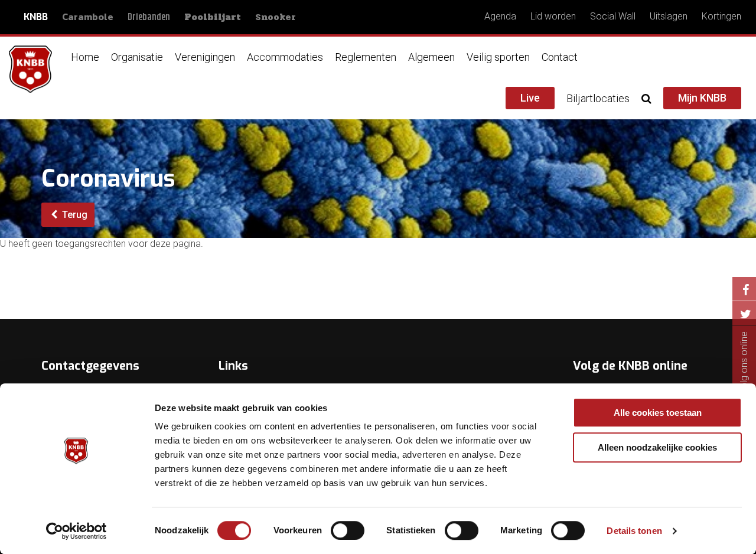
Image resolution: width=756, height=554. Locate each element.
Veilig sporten (498, 57)
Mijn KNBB (702, 98)
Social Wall (613, 16)
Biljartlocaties (598, 98)
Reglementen (365, 57)
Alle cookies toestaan (658, 413)
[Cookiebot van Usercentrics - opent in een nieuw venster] (76, 531)
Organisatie (137, 57)
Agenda (500, 16)
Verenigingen (205, 57)
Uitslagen (668, 16)
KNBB (36, 17)
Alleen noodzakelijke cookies (657, 447)
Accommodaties (285, 57)
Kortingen (721, 16)
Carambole (87, 16)
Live (530, 98)
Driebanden (149, 17)
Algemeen (431, 57)
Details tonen (634, 531)
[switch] (347, 530)
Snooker (275, 16)
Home (85, 57)
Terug (73, 214)
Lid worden (553, 16)
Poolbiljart (212, 17)
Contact (560, 57)
